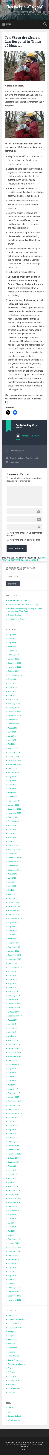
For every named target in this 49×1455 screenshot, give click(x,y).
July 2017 (12, 1073)
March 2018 (13, 1040)
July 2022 (12, 829)
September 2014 (15, 1210)
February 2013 (14, 1288)
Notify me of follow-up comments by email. (24, 534)
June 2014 (12, 1223)
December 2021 (14, 858)
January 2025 (13, 707)
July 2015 (12, 1170)
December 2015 (14, 1150)
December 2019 (14, 955)
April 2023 (12, 793)
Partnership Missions (16, 1364)
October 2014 (13, 1206)
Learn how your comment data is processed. (24, 558)
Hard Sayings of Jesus (17, 619)
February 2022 (14, 849)
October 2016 (13, 1109)
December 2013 (14, 1247)
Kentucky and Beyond (24, 6)
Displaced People (15, 1327)
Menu (9, 24)
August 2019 (13, 971)
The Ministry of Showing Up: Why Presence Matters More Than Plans (25, 609)
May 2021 (12, 886)
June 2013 (12, 1271)
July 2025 (12, 683)
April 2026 (12, 647)
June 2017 (12, 1077)
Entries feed (13, 1412)
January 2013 (13, 1292)
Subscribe (13, 583)
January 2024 (13, 756)
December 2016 (14, 1101)
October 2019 (13, 963)
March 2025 (13, 699)
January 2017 (13, 1097)
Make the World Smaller (17, 600)
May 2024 (12, 740)
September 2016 (15, 1113)
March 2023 (13, 797)
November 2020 (14, 910)
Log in (10, 1408)
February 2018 (14, 1044)
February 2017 (14, 1093)
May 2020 (12, 935)
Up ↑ (24, 1449)
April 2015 (12, 1182)
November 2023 (14, 764)
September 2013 (15, 1259)
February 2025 (14, 703)
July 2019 (12, 975)
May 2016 (12, 1129)
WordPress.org (14, 1420)
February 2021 (14, 898)
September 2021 (15, 870)
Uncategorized (14, 1388)
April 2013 (12, 1279)
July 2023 (12, 780)
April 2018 (12, 1036)
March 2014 (13, 1235)
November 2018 (14, 1008)
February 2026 (14, 655)
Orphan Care (13, 1360)
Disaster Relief (14, 1323)
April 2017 (12, 1085)
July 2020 (12, 926)
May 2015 (12, 1178)
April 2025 (12, 695)
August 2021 (13, 874)
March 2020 (13, 943)
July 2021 (12, 878)
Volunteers (12, 1392)
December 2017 (14, 1052)
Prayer (10, 1368)
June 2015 (12, 1174)
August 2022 (13, 825)
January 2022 (13, 853)
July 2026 (12, 634)
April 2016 (12, 1133)
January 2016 (13, 1146)
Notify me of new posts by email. (25, 540)
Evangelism (12, 1331)
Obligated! (14, 462)
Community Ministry (16, 1319)
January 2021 (13, 902)
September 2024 (15, 724)
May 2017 (12, 1081)
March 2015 (13, 1186)
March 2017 (13, 1089)
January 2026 (13, 659)
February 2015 (14, 1190)
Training (11, 1384)
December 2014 (14, 1198)
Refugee (11, 1372)
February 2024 (14, 752)
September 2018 (15, 1016)
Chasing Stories (14, 615)
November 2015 (14, 1154)
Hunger (11, 1335)
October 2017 (13, 1060)
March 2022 (13, 845)
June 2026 (12, 639)
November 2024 (14, 716)
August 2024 (13, 728)
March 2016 (13, 1137)
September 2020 (15, 918)
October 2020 (13, 914)
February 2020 (14, 947)
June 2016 (12, 1125)
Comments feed (14, 1416)
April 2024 (12, 744)
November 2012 (14, 1300)
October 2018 (13, 1012)
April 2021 (12, 890)
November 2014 (14, 1202)
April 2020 (12, 939)
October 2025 (13, 671)
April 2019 (12, 987)
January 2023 (13, 805)
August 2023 (13, 776)
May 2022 (12, 837)
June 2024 (12, 736)
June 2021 (12, 882)
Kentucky (11, 1344)
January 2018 (13, 1048)
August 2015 (13, 1166)
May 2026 (12, 642)
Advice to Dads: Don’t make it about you (24, 604)
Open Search (44, 24)
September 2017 (15, 1064)
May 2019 (12, 983)
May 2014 (12, 1227)
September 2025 (15, 675)
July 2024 (12, 732)
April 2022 (12, 841)
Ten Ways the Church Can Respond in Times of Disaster (23, 41)
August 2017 (13, 1068)
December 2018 (14, 1004)
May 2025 (12, 691)
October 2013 (13, 1255)
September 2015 (15, 1162)
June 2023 (12, 784)
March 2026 (13, 651)
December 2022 (14, 809)
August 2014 (13, 1215)
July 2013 (12, 1267)
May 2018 (12, 1032)
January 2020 (13, 951)
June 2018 (12, 1028)
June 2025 (12, 687)
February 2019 (14, 995)
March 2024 (13, 748)
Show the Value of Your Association (25, 458)
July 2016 (12, 1121)
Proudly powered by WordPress (24, 1443)
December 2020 (14, 906)
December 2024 (14, 711)
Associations (13, 1315)
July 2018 (12, 1024)
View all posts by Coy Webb (27, 438)
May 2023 (12, 789)
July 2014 (12, 1219)
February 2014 (14, 1239)
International (13, 1340)
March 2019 (13, 991)
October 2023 (13, 768)
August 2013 (13, 1263)
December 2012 (14, 1296)
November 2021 (14, 862)
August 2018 (13, 1020)
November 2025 (14, 667)
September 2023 (15, 772)
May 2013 (12, 1275)
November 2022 (14, 813)
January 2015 (13, 1194)
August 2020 (13, 922)
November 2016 (14, 1105)
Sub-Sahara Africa (15, 1380)
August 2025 (13, 679)
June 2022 (12, 833)
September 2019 (15, 967)
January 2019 (13, 1000)
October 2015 (13, 1158)
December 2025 (14, 663)
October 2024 (13, 720)
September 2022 (15, 821)
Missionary (12, 1348)
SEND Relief (12, 1376)
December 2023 (14, 760)
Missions (11, 1352)
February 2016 (14, 1142)
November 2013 (14, 1251)
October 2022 (13, 817)
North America (14, 1356)
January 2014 (13, 1243)
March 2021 (13, 894)
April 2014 (12, 1231)
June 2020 (12, 931)
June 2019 (12, 979)
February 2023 (14, 801)
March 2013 (13, 1284)
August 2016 (13, 1117)
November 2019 (14, 959)
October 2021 (13, 866)
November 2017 (14, 1056)
